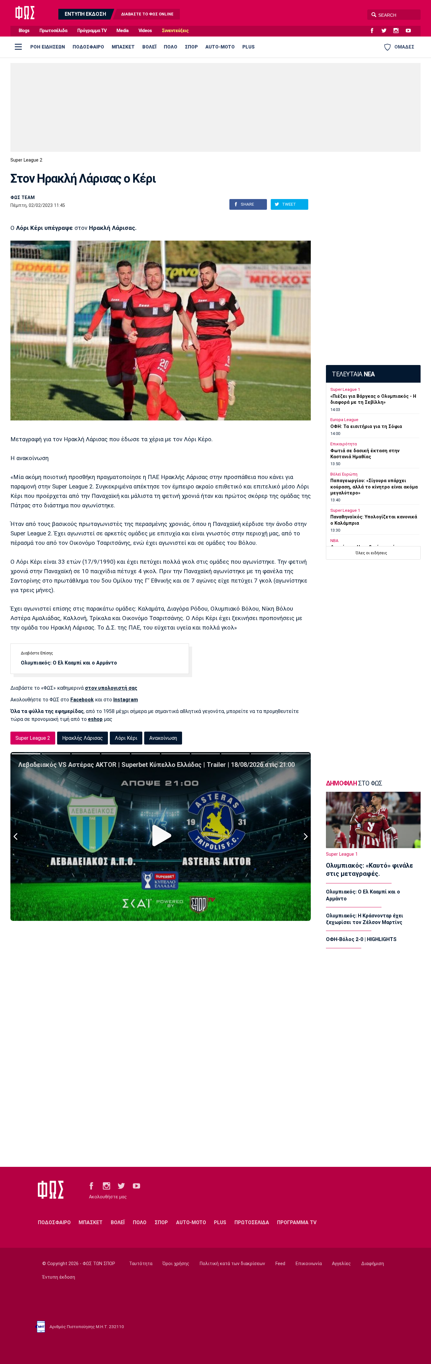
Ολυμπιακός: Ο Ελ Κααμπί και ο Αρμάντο (69, 663)
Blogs (24, 30)
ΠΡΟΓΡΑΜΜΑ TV (296, 1222)
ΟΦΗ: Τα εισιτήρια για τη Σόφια (366, 426)
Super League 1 (345, 389)
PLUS (248, 47)
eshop (95, 719)
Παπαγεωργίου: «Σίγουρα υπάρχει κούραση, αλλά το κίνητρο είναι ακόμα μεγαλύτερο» (374, 486)
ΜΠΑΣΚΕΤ (123, 47)
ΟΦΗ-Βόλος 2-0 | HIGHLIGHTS (361, 939)
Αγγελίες (341, 1263)
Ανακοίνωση (163, 738)
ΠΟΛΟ (170, 47)
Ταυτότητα (140, 1263)
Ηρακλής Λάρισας (82, 738)
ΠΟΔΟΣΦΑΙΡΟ (88, 47)
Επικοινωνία (309, 1263)
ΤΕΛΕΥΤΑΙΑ (353, 374)
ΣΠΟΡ (191, 47)
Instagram (125, 700)
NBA (334, 540)
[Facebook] (374, 31)
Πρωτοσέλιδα (53, 30)
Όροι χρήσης (175, 1263)
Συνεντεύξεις (175, 30)
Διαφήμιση (372, 1263)
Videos (145, 30)
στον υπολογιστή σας (111, 688)
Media (122, 30)
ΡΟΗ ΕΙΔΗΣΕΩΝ (47, 47)
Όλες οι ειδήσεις (371, 553)
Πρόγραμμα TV (91, 30)
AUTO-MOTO (220, 47)
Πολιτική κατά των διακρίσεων (232, 1263)
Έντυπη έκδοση (58, 1277)
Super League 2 (26, 160)
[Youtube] (411, 31)
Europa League (344, 419)
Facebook (82, 700)
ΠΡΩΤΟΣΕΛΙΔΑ (251, 1222)
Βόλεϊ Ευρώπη (343, 474)
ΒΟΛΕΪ (149, 47)
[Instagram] (398, 31)
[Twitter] (386, 31)
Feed (280, 1263)
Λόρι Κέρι (126, 738)
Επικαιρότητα (343, 444)
